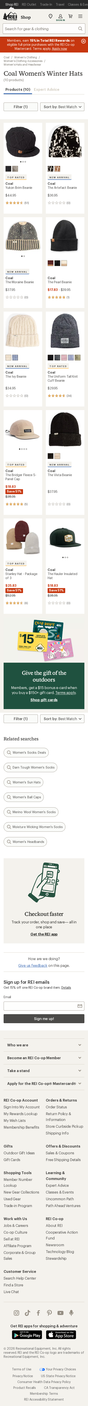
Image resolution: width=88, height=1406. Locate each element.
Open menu (80, 16)
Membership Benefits (21, 1127)
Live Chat (11, 1292)
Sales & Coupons (60, 1153)
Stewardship (56, 1258)
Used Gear (12, 1199)
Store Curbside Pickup (64, 1126)
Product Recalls (24, 1388)
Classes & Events (60, 1192)
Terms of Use (21, 1369)
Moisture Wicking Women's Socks (38, 827)
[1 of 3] (21, 161)
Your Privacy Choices (60, 1369)
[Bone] (57, 456)
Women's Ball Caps (27, 797)
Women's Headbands (28, 842)
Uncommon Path (60, 1199)
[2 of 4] (22, 449)
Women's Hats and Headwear (22, 64)
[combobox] (44, 28)
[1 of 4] (20, 449)
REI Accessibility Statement (44, 1399)
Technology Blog (60, 1251)
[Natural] (15, 169)
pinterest (49, 1313)
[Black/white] (50, 169)
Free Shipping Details (63, 1159)
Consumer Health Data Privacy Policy (43, 1382)
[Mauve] (64, 358)
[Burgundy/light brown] (50, 263)
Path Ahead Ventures (63, 1205)
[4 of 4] (26, 449)
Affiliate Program (17, 1246)
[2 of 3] (23, 161)
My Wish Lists (15, 1120)
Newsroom (55, 1245)
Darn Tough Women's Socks (34, 767)
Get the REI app (44, 934)
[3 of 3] (25, 161)
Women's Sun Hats (27, 782)
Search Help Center (20, 1278)
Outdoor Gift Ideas (19, 1153)
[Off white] (8, 358)
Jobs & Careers (16, 1225)
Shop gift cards (44, 700)
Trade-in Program (18, 1205)
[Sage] (78, 358)
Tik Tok (27, 1313)
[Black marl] (57, 358)
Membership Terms (44, 1393)
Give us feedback (32, 965)
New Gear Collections (21, 1192)
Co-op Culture (15, 1232)
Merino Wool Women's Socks (34, 812)
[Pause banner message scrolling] (83, 41)
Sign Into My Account (22, 1107)
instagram (16, 1313)
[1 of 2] (22, 256)
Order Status (56, 1107)
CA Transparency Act (59, 1388)
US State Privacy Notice (58, 1376)
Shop (26, 17)
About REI (54, 1225)
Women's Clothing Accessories (23, 60)
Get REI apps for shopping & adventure (43, 1326)
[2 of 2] (24, 256)
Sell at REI (12, 1239)
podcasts (71, 1313)
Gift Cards (12, 1159)
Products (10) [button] (17, 89)
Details (66, 987)
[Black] (8, 169)
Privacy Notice (23, 1376)
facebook (38, 1313)
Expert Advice (46, 89)
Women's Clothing (25, 57)
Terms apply (65, 692)
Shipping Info (57, 1133)
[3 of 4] (24, 449)
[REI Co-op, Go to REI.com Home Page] (10, 16)
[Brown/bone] (57, 169)
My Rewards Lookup (20, 1114)
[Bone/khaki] (64, 263)
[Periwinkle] (15, 358)
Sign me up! (44, 1018)
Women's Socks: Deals (29, 752)
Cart (70, 16)
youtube (60, 1313)
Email (7, 997)
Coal (6, 57)
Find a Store (13, 1285)
